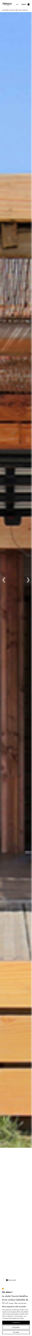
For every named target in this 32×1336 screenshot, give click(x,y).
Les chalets (11, 10)
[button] (17, 4)
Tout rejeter (16, 1332)
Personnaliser (16, 1327)
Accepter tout (16, 1322)
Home (4, 10)
